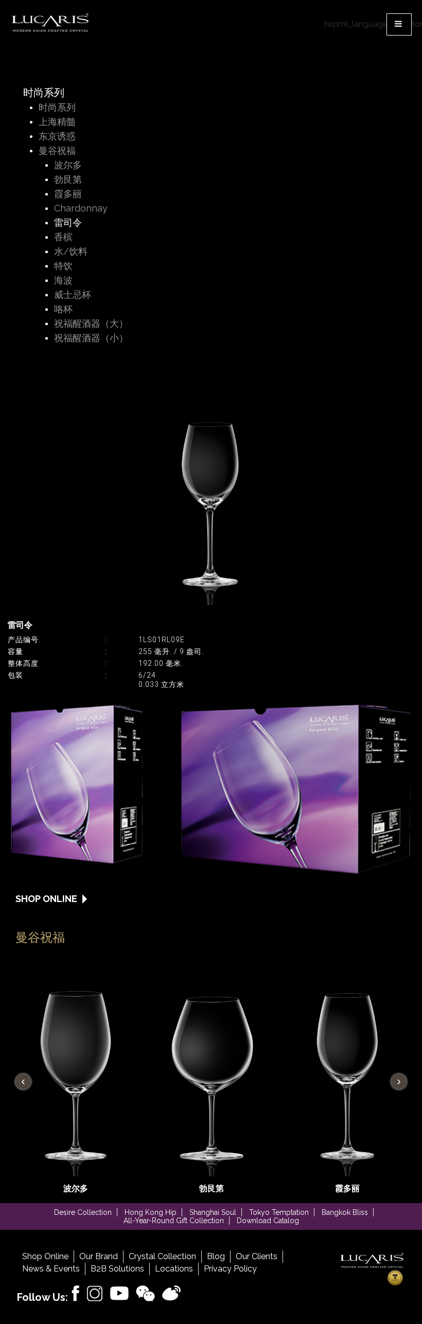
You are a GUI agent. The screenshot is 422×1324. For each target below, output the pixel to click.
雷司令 (68, 223)
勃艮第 (68, 180)
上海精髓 (57, 122)
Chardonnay (81, 209)
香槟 (63, 237)
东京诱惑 (57, 137)
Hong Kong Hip (151, 1212)
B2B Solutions (117, 1269)
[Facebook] (75, 1293)
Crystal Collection (162, 1256)
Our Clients (256, 1256)
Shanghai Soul (212, 1212)
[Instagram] (94, 1293)
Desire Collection (83, 1212)
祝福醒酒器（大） (91, 324)
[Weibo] (171, 1293)
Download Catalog (268, 1220)
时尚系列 (57, 108)
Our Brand (98, 1256)
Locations (174, 1269)
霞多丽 (68, 194)
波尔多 (68, 165)
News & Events (51, 1269)
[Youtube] (119, 1293)
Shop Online (45, 1256)
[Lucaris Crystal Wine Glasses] (50, 23)
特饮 (63, 266)
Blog (216, 1256)
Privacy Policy (230, 1269)
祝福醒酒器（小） (91, 338)
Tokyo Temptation (279, 1212)
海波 (63, 281)
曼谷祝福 (57, 151)
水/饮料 (70, 252)
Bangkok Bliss (345, 1212)
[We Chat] (146, 1293)
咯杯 (63, 309)
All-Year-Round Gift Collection (174, 1220)
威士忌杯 (72, 295)
